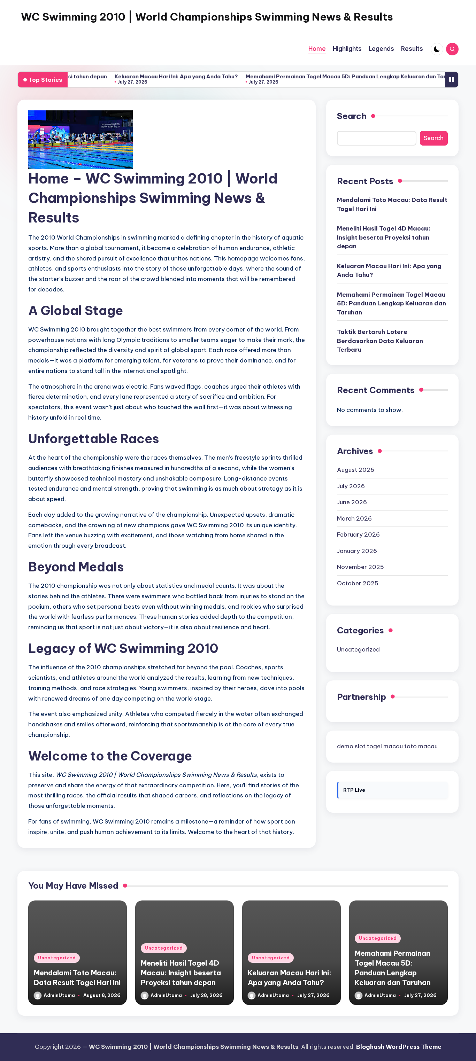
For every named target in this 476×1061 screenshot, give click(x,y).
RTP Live (354, 790)
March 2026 (354, 518)
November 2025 (360, 567)
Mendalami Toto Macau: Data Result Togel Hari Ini (392, 204)
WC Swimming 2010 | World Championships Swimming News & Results (207, 16)
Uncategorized (358, 649)
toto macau (421, 746)
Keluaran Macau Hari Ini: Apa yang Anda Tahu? (153, 76)
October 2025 (357, 583)
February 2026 (358, 534)
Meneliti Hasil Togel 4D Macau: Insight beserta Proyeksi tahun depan (383, 237)
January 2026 (357, 551)
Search (352, 116)
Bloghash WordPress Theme (399, 1047)
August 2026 (355, 470)
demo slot (351, 746)
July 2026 (351, 486)
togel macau (385, 746)
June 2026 (352, 502)
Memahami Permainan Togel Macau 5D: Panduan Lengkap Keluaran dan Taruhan (329, 76)
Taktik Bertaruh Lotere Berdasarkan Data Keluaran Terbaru (380, 340)
